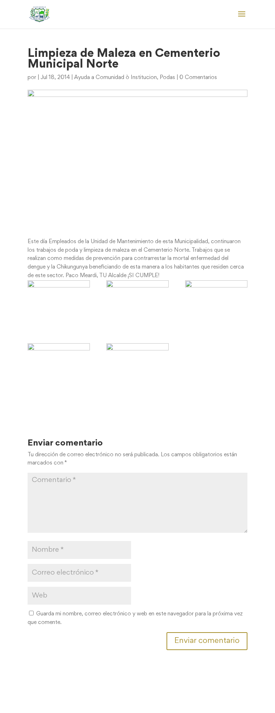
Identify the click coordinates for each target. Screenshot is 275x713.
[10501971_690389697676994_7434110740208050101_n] (216, 303)
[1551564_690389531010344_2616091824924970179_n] (59, 303)
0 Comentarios (198, 77)
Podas (167, 77)
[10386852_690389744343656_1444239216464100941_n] (137, 303)
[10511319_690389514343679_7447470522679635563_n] (59, 360)
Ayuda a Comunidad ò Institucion (115, 77)
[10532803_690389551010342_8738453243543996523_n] (137, 366)
